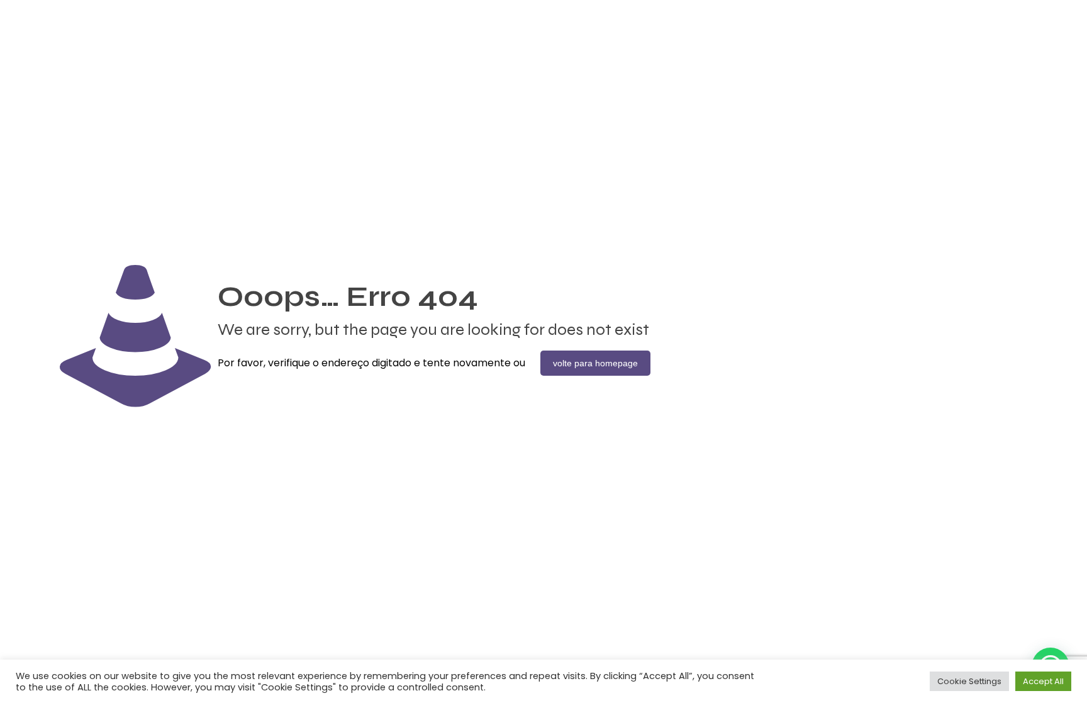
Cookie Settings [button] (969, 681)
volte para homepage (595, 363)
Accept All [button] (1043, 681)
